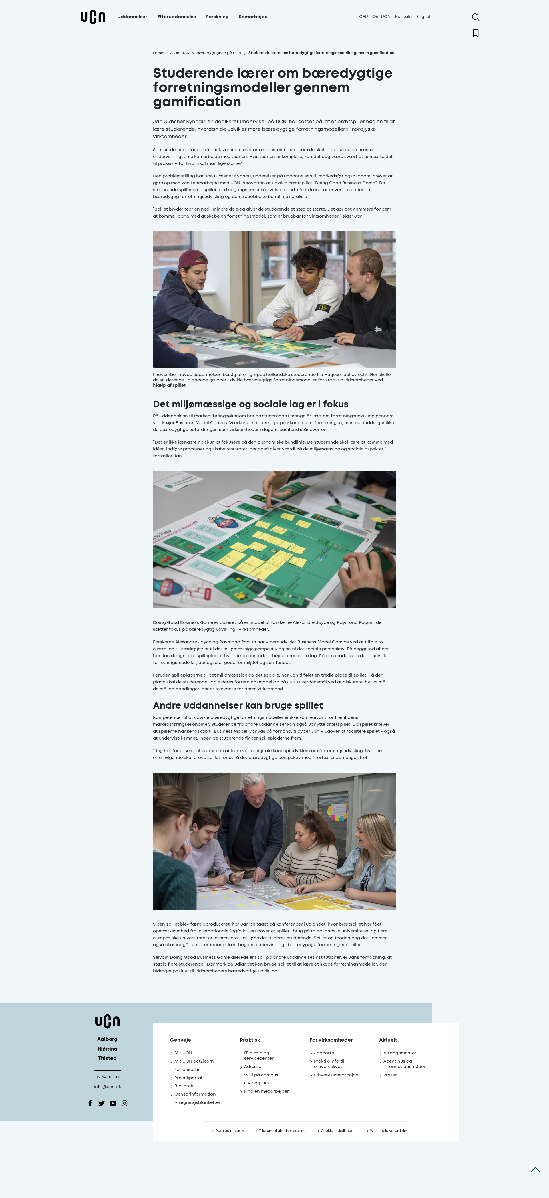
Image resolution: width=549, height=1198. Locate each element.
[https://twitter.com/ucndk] (101, 1103)
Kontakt (403, 17)
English (424, 17)
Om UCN (381, 17)
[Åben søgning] (476, 17)
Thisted (107, 1058)
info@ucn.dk (107, 1087)
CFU (363, 17)
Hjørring (107, 1049)
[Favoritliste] (476, 33)
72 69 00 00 (107, 1077)
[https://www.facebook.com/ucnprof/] (90, 1103)
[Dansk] (92, 24)
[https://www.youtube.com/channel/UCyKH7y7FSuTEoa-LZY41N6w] (113, 1103)
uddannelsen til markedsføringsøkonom (327, 176)
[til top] (535, 1169)
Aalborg (107, 1039)
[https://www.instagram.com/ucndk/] (124, 1103)
